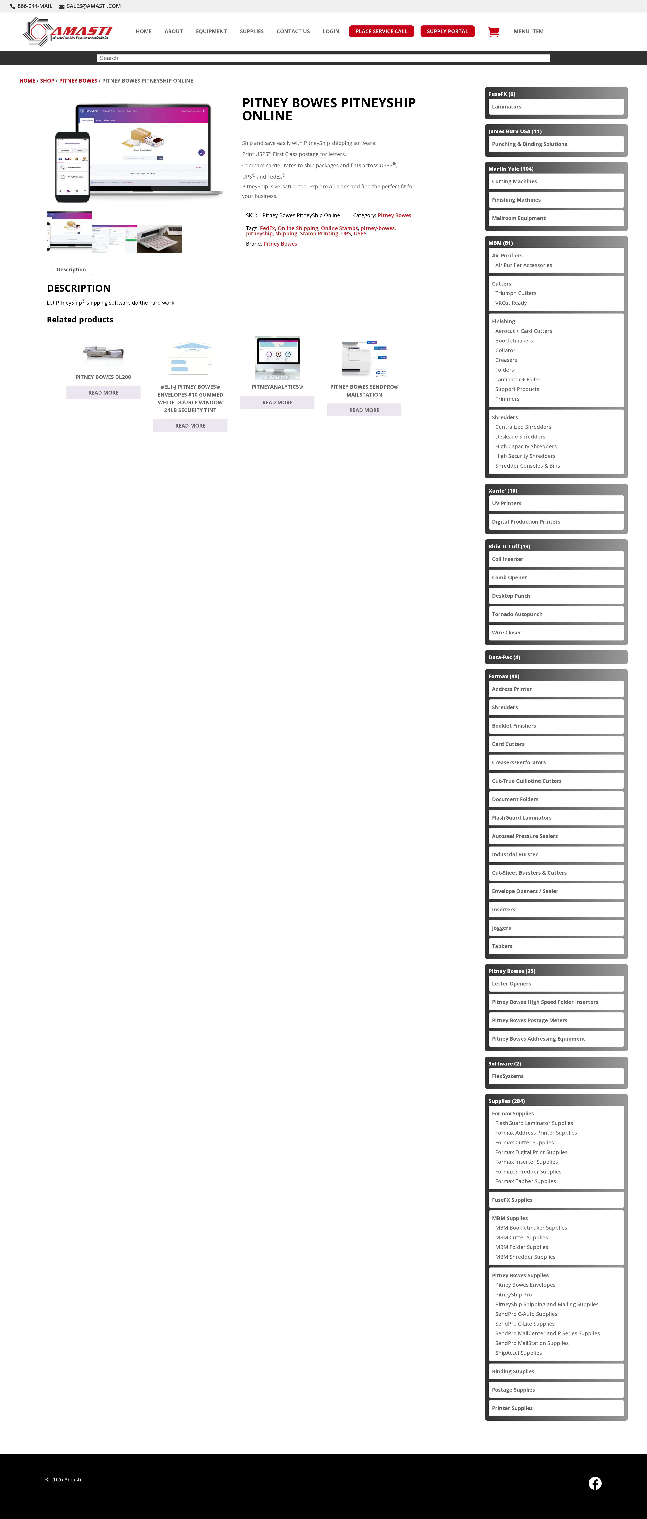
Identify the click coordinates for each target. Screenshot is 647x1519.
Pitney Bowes (78, 80)
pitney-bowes (378, 228)
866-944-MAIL (35, 5)
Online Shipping (298, 228)
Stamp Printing (319, 233)
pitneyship (259, 233)
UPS (346, 233)
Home (27, 80)
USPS (360, 233)
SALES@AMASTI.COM (94, 5)
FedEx (267, 228)
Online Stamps (339, 228)
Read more (103, 392)
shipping (286, 233)
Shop (47, 80)
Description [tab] (71, 269)
